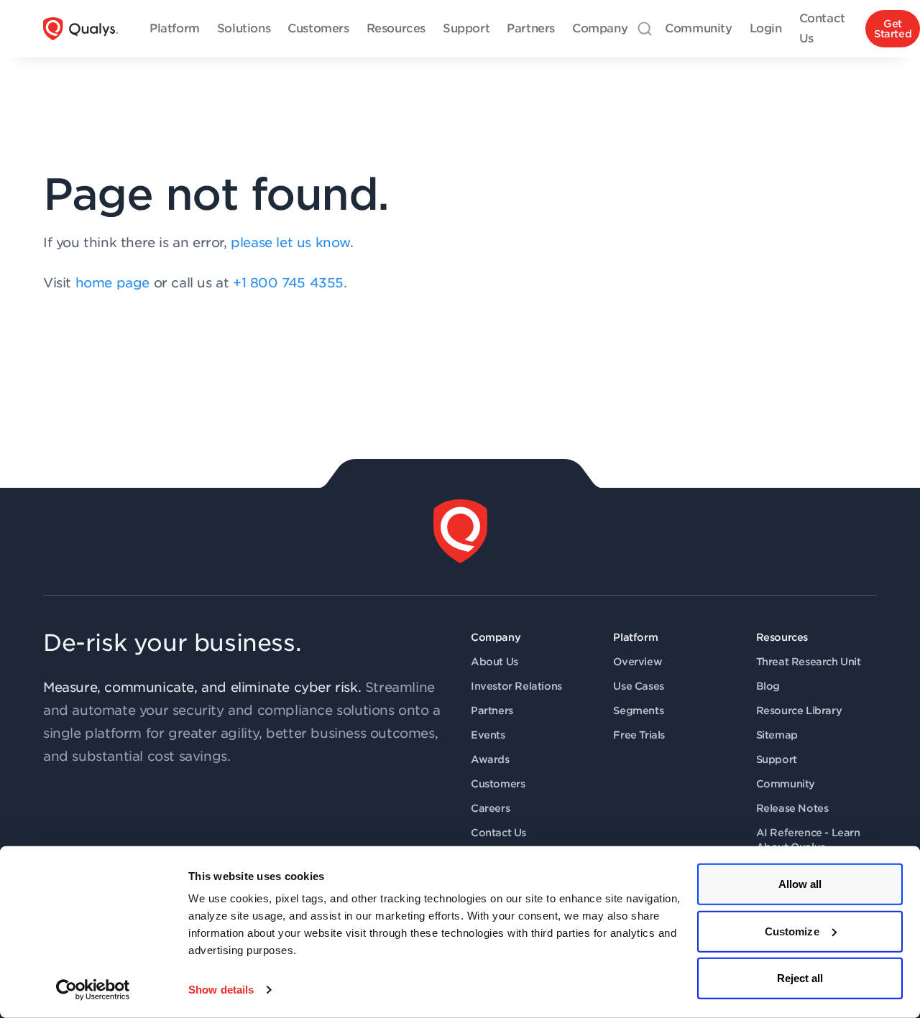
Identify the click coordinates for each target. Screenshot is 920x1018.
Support (776, 759)
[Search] (644, 28)
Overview (637, 661)
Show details (221, 990)
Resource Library (799, 710)
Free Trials (639, 735)
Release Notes (792, 808)
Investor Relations (516, 686)
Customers (498, 784)
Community (785, 784)
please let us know (290, 242)
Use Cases (638, 686)
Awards (490, 759)
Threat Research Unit (808, 661)
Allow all (800, 884)
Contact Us (498, 832)
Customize (792, 931)
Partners (492, 710)
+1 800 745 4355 (288, 282)
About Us (494, 661)
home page (112, 282)
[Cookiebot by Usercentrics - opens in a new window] (93, 990)
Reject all (800, 978)
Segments (638, 710)
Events (488, 735)
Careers (490, 808)
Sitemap (777, 735)
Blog (768, 686)
